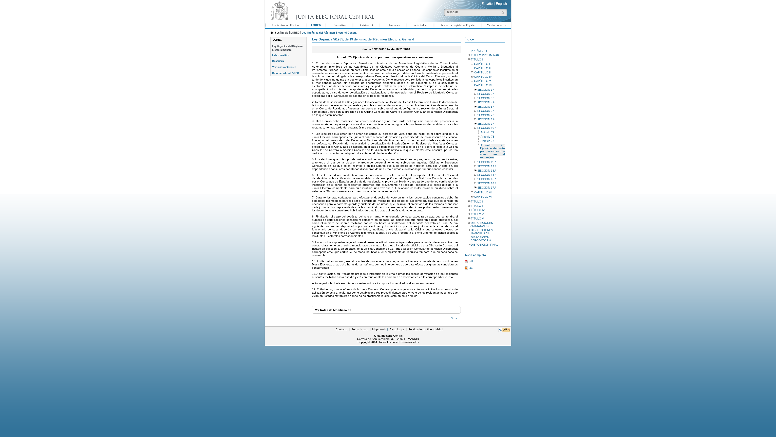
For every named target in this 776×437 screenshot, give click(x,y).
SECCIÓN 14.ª (486, 174)
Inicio (284, 32)
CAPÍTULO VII (483, 192)
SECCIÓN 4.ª (485, 102)
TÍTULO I (477, 59)
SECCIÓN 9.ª (485, 123)
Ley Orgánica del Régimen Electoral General (287, 48)
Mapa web (379, 329)
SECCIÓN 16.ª (486, 183)
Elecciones (393, 25)
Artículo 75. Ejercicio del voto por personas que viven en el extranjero (492, 151)
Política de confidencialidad (425, 329)
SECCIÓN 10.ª (486, 127)
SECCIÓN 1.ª (485, 89)
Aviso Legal (397, 329)
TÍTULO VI (478, 218)
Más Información (496, 25)
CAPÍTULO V (482, 81)
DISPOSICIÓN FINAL (484, 244)
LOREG (316, 25)
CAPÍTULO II (482, 68)
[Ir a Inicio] (321, 11)
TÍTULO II (477, 201)
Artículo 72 (487, 132)
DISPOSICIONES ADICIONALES (481, 224)
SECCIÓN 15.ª (486, 179)
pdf (471, 261)
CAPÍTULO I (482, 64)
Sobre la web (359, 329)
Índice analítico (280, 55)
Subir (454, 318)
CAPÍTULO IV (483, 76)
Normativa (339, 25)
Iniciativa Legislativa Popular (458, 25)
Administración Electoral (286, 25)
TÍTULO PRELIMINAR (485, 55)
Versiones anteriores (284, 67)
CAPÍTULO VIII (483, 196)
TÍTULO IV (478, 210)
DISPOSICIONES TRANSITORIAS (481, 232)
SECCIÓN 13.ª (486, 170)
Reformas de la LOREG (285, 73)
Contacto (341, 329)
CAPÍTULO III (482, 72)
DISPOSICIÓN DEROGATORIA (480, 239)
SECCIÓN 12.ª (486, 166)
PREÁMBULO (479, 51)
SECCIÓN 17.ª (486, 187)
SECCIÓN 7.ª (485, 115)
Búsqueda (278, 61)
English (501, 3)
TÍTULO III (477, 205)
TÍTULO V (477, 214)
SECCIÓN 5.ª (485, 106)
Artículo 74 (487, 140)
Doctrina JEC (366, 25)
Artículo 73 (487, 136)
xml (471, 267)
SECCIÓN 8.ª (485, 119)
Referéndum (420, 25)
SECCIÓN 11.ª (486, 162)
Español (487, 3)
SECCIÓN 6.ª (485, 110)
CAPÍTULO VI (483, 85)
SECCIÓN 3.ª (485, 98)
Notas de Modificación (333, 310)
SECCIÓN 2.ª (485, 93)
